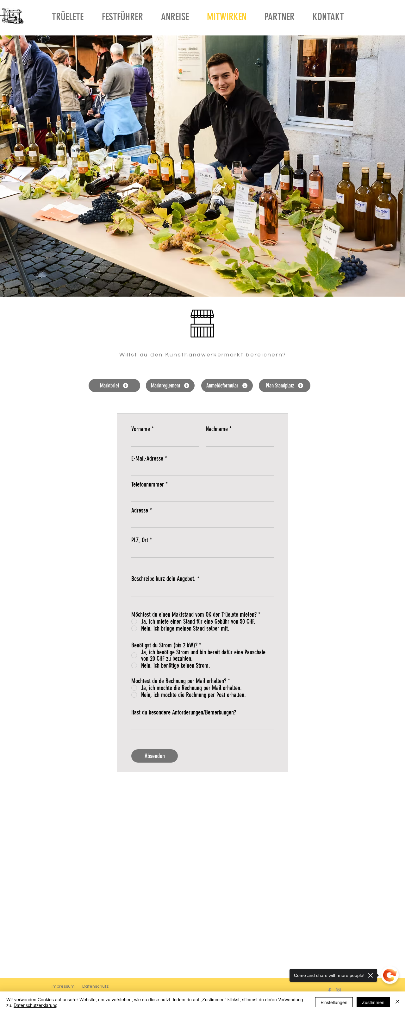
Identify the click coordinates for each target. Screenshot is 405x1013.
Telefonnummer (147, 484)
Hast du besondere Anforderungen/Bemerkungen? (183, 712)
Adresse (139, 510)
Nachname (217, 429)
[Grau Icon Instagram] (338, 990)
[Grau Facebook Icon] (329, 990)
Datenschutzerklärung (36, 1005)
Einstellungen (334, 1002)
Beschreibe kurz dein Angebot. (163, 579)
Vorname (140, 429)
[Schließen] (397, 1002)
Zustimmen (373, 1002)
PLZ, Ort (139, 540)
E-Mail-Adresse (147, 458)
